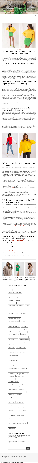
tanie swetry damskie (22, 410)
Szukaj (28, 448)
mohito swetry (18, 378)
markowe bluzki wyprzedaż (13, 360)
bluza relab (27, 255)
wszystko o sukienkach (21, 415)
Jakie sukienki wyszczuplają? (23, 342)
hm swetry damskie (12, 334)
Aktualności (30, 457)
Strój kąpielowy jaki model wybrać (16, 252)
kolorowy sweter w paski (21, 347)
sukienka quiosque (21, 397)
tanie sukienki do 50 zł (12, 410)
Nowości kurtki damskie (13, 389)
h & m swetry (24, 331)
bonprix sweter (19, 310)
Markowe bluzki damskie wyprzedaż (15, 357)
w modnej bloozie (12, 415)
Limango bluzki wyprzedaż (13, 350)
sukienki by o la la (12, 399)
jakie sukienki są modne (13, 342)
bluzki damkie (11, 300)
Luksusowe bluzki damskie (24, 350)
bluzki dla (27, 305)
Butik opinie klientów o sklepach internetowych (24, 458)
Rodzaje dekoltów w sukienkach (7, 457)
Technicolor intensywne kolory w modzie (16, 248)
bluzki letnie (11, 308)
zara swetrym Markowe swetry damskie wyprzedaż (18, 423)
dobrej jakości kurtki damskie (14, 321)
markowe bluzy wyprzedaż (13, 363)
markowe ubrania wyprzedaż (14, 370)
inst (18, 334)
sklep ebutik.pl (18, 394)
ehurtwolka (23, 321)
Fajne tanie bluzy (24, 326)
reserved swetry (23, 391)
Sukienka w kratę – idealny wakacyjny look (15, 436)
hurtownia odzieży (23, 102)
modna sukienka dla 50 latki (13, 373)
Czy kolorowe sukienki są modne (14, 315)
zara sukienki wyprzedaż (19, 420)
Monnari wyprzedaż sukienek (14, 384)
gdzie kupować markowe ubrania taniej (15, 329)
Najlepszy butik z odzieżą (22, 456)
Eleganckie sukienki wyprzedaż (14, 326)
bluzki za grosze (11, 310)
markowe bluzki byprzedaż (13, 355)
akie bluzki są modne (16, 289)
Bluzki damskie (13, 455)
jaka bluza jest (23, 334)
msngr (22, 384)
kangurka (20, 85)
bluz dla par (4, 255)
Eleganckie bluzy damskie (13, 323)
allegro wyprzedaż (12, 297)
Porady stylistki (4, 458)
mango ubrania (22, 352)
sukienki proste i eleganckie (21, 399)
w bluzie (25, 412)
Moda (28, 457)
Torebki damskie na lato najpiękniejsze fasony (15, 250)
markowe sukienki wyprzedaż (14, 368)
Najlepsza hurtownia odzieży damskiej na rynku (19, 457)
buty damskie (15, 458)
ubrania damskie (18, 412)
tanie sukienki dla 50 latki (20, 407)
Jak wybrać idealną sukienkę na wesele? (14, 437)
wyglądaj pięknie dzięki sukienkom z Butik (16, 418)
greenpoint (26, 329)
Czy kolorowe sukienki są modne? (14, 318)
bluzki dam (26, 297)
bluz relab (9, 255)
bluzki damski (18, 300)
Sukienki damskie (8, 455)
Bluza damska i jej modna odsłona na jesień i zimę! (7, 279)
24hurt (10, 289)
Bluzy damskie (19, 49)
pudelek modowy (9, 458)
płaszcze (4, 182)
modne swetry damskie (20, 376)
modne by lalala (11, 376)
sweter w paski (11, 402)
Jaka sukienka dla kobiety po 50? (22, 336)
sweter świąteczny (19, 402)
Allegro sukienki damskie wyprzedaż (15, 292)
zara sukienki (11, 420)
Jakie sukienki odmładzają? (24, 339)
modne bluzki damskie (24, 373)
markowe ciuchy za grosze (13, 365)
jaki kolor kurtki (19, 344)
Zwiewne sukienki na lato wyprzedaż (15, 425)
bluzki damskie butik (12, 302)
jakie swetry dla (11, 344)
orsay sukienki (21, 389)
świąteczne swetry (12, 428)
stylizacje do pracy (12, 397)
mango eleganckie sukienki (13, 352)
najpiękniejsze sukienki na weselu (14, 386)
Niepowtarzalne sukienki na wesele (7, 456)
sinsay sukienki (11, 394)
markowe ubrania (24, 368)
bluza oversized (22, 255)
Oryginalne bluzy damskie (13, 391)
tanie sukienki (11, 407)
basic (13, 187)
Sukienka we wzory (16, 240)
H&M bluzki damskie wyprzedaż (14, 331)
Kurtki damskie (23, 455)
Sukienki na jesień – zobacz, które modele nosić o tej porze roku (19, 435)
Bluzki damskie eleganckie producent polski (16, 305)
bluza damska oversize (15, 255)
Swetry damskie (28, 455)
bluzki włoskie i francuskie (19, 308)
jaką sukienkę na (11, 347)
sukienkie (19, 6)
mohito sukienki (11, 378)
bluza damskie (19, 297)
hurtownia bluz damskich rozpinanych (19, 225)
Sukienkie (3, 455)
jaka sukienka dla (11, 336)
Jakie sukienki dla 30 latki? (13, 339)
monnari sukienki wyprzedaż (13, 381)
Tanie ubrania (11, 412)
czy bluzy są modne (23, 313)
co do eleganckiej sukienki (13, 313)
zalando (26, 418)
